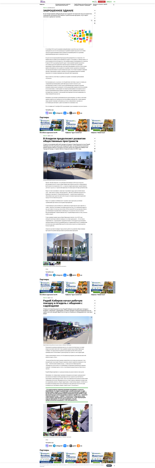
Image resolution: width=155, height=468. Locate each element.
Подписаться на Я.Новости (109, 1)
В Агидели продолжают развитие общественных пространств (62, 5)
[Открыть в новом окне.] (49, 113)
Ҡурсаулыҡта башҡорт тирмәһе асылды (100, 5)
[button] (91, 247)
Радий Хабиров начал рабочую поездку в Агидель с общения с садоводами (83, 5)
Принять (109, 465)
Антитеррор (101, 1)
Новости (42, 4)
